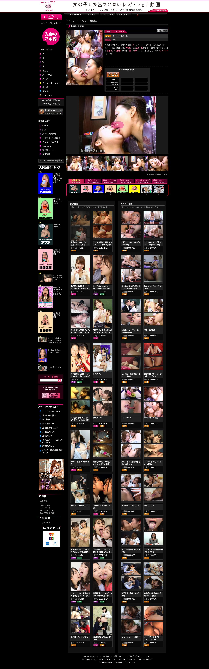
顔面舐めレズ (48, 432)
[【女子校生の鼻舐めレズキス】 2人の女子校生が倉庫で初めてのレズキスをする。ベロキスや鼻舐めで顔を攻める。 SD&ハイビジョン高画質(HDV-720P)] (102, 489)
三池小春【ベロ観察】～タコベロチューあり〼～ (57, 178)
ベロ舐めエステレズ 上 (130, 506)
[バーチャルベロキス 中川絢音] (45, 282)
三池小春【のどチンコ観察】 (57, 201)
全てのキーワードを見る (51, 160)
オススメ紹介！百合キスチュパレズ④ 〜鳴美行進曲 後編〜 (102, 244)
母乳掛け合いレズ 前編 (79, 637)
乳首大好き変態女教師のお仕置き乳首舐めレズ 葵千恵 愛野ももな (102, 332)
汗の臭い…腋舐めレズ (79, 506)
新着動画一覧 (45, 506)
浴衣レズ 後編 (149, 330)
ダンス (45, 91)
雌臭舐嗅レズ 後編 (151, 418)
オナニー (46, 87)
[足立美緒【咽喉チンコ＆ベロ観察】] (42, 362)
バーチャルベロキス (51, 411)
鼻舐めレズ (47, 436)
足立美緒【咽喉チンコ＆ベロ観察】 (54, 351)
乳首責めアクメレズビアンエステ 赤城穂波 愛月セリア (80, 551)
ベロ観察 (46, 419)
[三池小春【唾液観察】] (45, 270)
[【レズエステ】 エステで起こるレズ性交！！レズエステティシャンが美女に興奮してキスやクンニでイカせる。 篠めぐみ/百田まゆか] (102, 358)
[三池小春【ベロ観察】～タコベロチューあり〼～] (45, 193)
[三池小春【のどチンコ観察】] (45, 219)
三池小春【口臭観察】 (56, 315)
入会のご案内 (45, 523)
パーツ (120, 36)
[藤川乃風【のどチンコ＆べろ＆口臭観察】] (45, 307)
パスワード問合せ (47, 510)
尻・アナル (47, 75)
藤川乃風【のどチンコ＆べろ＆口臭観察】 (57, 290)
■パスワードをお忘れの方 (51, 23)
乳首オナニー (48, 423)
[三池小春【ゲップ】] (45, 244)
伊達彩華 (46, 154)
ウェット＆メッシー (51, 83)
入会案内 (43, 501)
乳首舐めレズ (48, 446)
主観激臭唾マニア (50, 428)
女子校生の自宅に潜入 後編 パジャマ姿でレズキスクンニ (79, 244)
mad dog (46, 146)
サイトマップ (45, 508)
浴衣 (114, 40)
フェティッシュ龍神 (51, 138)
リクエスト (47, 95)
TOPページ (70, 21)
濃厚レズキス (149, 506)
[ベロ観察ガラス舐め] (42, 370)
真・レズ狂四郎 (49, 133)
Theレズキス (126, 418)
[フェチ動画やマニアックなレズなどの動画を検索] (51, 398)
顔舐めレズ (97, 418)
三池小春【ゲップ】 (57, 226)
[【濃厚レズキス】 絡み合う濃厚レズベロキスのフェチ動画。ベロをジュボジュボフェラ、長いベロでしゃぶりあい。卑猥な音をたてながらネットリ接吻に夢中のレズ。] (153, 481)
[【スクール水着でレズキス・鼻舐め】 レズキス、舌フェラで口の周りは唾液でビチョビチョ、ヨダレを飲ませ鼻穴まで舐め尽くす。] (153, 437)
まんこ (45, 70)
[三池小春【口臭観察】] (45, 333)
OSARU (45, 125)
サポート (43, 503)
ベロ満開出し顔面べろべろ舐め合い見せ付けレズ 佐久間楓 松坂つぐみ (80, 376)
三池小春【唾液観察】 (56, 252)
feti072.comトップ (91, 656)
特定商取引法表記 (47, 513)
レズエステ (97, 374)
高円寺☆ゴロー (49, 150)
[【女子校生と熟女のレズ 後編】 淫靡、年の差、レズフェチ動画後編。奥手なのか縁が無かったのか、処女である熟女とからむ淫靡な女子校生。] (131, 569)
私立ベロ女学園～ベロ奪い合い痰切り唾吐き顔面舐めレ (54, 341)
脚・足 (45, 79)
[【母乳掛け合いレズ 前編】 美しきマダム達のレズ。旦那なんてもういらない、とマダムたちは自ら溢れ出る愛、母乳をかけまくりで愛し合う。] (80, 613)
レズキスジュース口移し (131, 637)
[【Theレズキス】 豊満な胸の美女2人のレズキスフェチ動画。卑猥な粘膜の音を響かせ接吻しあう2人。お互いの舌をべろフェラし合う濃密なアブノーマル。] (131, 393)
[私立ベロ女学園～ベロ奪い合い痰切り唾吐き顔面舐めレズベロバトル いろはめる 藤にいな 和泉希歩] (42, 342)
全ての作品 (51, 100)
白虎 (44, 129)
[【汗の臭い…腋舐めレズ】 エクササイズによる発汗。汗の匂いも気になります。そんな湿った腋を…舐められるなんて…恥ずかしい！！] (80, 489)
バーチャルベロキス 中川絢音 (57, 277)
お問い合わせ (118, 656)
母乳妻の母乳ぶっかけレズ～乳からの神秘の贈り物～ (80, 420)
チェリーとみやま (50, 142)
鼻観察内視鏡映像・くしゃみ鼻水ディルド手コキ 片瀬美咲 (80, 288)
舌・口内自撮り (49, 415)
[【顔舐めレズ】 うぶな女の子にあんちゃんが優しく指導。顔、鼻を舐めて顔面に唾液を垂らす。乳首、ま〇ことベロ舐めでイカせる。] (102, 402)
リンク (148, 656)
